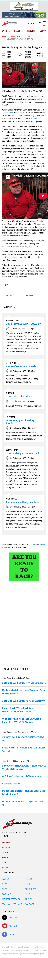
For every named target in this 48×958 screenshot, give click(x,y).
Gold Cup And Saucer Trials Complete (24, 682)
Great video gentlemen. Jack (23, 453)
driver (10, 112)
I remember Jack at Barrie (21, 366)
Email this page (9, 55)
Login (32, 23)
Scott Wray (28, 295)
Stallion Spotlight (12, 904)
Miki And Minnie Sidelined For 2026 (23, 776)
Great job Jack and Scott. (20, 396)
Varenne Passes (11, 783)
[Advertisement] (24, 623)
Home (5, 867)
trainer (5, 112)
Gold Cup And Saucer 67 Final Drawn (23, 700)
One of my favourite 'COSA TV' (24, 323)
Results (18, 30)
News (4, 36)
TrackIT (31, 30)
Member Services (11, 899)
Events (28, 879)
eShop (43, 30)
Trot (4, 889)
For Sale (6, 894)
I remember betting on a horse (23, 502)
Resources (30, 889)
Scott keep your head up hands (20, 422)
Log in (34, 544)
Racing (5, 879)
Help (27, 894)
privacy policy (39, 953)
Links (27, 884)
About (28, 899)
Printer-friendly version (28, 55)
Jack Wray (10, 295)
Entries (6, 30)
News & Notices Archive (20, 36)
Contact (29, 904)
